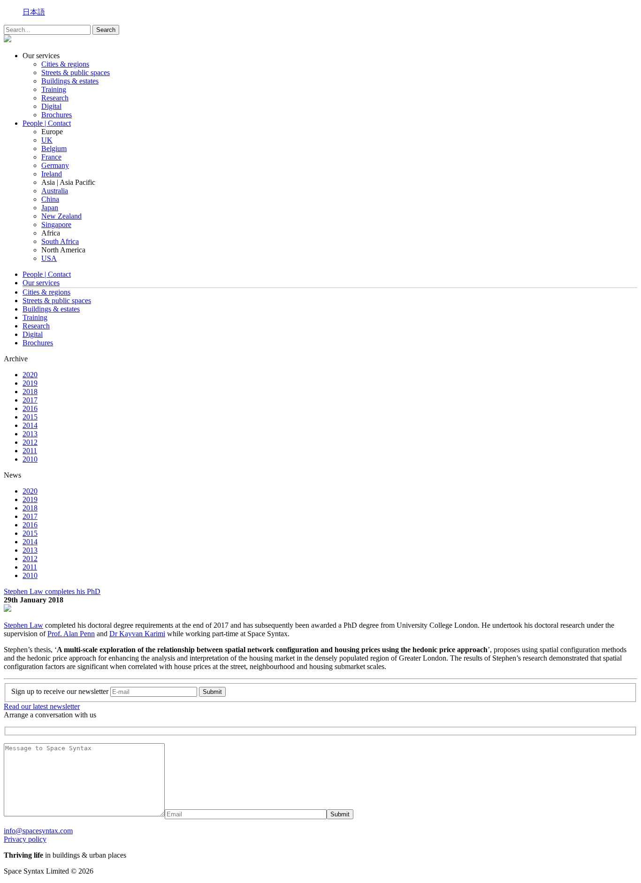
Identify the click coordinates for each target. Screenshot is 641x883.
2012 (30, 442)
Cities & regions (65, 64)
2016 (30, 408)
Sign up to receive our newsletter (59, 691)
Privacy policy (25, 839)
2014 (30, 425)
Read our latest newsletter (42, 706)
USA (49, 258)
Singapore (56, 224)
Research (55, 98)
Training (53, 89)
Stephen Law (23, 625)
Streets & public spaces (75, 72)
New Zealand (61, 216)
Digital (51, 106)
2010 (30, 459)
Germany (55, 165)
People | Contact (47, 123)
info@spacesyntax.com (38, 831)
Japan (49, 208)
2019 (30, 383)
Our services (41, 283)
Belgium (54, 148)
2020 (30, 375)
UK (47, 140)
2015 (30, 417)
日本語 (34, 12)
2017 (30, 400)
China (50, 199)
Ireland (51, 174)
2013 (30, 434)
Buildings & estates (70, 81)
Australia (54, 191)
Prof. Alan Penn (71, 634)
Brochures (56, 115)
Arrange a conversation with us (50, 715)
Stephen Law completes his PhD (52, 591)
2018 (30, 392)
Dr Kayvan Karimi (137, 634)
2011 (30, 451)
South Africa (60, 241)
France (51, 157)
